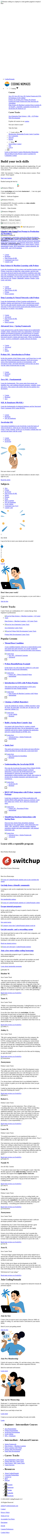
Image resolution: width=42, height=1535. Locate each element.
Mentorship (20, 134)
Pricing (11, 139)
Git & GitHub (21, 98)
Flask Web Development (12, 1451)
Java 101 (11, 96)
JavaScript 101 (34, 107)
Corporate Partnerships (12, 1475)
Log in (11, 147)
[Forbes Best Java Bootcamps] (4, 873)
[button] (23, 659)
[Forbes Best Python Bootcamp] (13, 186)
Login (2, 1420)
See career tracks (6, 922)
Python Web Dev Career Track (14, 1461)
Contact (19, 144)
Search (11, 144)
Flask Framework (21, 101)
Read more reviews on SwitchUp (11, 993)
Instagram (10, 1487)
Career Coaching (34, 134)
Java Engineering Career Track (14, 1459)
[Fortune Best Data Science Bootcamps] (5, 186)
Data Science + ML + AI (26, 116)
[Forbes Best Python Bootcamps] (4, 848)
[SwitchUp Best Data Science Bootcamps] (21, 865)
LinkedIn (10, 1493)
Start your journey (6, 178)
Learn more (4, 1371)
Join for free (4, 601)
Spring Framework (32, 96)
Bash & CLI (22, 108)
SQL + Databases (10, 1436)
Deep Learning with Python (13, 1448)
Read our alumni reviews (8, 943)
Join (10, 146)
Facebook (10, 1496)
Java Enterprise (13, 116)
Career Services (9, 1465)
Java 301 (23, 96)
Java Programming (10, 1429)
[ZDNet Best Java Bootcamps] (11, 873)
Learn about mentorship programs (11, 966)
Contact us (8, 1477)
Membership (13, 134)
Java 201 (17, 96)
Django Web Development (13, 1449)
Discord (11, 137)
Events (26, 134)
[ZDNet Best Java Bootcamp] (32, 186)
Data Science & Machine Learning (19, 105)
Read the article (5, 480)
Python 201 (20, 99)
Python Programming (11, 1430)
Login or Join (9, 152)
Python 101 (12, 99)
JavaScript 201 (13, 108)
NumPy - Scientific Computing (20, 107)
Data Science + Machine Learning (15, 1446)
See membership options (8, 899)
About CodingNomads (12, 1473)
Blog (15, 144)
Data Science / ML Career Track (15, 1463)
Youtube (10, 1485)
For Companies (13, 136)
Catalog (20, 152)
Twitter (9, 1490)
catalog (27, 121)
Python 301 (27, 99)
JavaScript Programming (12, 1432)
